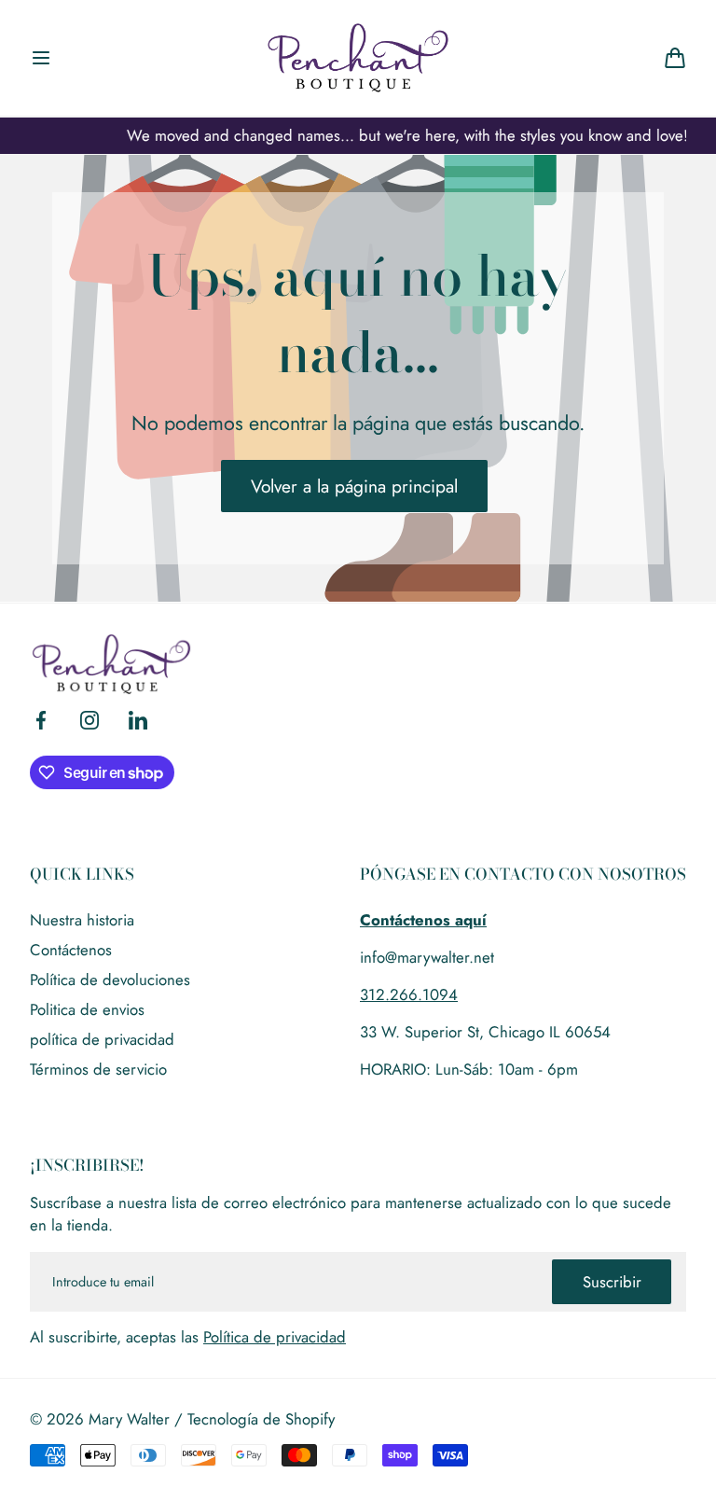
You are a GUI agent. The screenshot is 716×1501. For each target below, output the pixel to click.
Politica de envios (87, 1009)
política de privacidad (102, 1039)
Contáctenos (71, 949)
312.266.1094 (409, 994)
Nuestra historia (82, 920)
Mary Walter (129, 1419)
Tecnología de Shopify (261, 1419)
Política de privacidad (274, 1337)
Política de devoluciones (110, 979)
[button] (41, 58)
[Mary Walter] (358, 57)
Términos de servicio (98, 1069)
